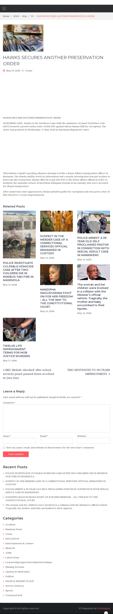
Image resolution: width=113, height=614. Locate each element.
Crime (28, 70)
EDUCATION (12, 538)
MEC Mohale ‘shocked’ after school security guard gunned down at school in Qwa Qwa (28, 374)
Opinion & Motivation (17, 571)
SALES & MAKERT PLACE (19, 581)
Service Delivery (14, 586)
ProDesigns (103, 608)
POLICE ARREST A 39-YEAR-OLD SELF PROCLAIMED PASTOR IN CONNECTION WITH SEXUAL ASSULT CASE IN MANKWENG (93, 246)
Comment (9, 402)
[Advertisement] (56, 95)
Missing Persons (14, 567)
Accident (10, 524)
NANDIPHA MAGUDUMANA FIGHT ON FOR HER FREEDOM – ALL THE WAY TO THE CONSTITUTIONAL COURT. (56, 298)
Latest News (12, 557)
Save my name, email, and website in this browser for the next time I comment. (50, 447)
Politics (9, 576)
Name (7, 436)
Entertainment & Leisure (19, 543)
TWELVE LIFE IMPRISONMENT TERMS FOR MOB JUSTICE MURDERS (16, 351)
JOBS (8, 553)
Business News (13, 529)
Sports (9, 590)
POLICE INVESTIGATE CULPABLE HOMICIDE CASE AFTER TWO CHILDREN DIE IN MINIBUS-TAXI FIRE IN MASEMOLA (18, 271)
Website (81, 436)
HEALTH (10, 548)
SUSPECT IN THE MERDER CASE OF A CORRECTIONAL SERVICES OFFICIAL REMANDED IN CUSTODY (54, 245)
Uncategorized (13, 595)
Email (44, 436)
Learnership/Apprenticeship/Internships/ (28, 562)
